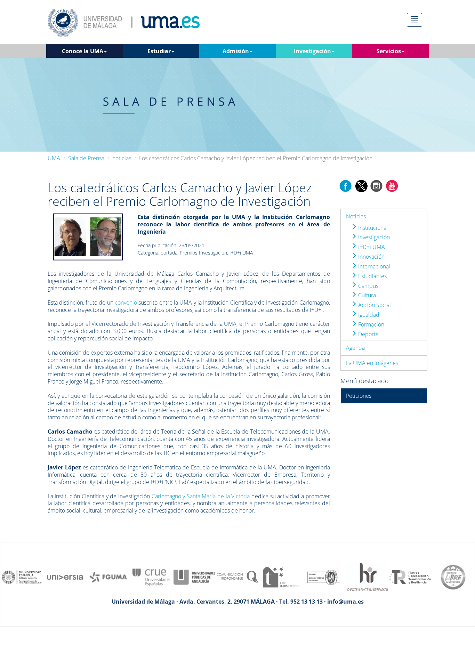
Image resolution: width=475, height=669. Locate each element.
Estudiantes (372, 276)
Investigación (373, 237)
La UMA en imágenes (372, 363)
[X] (361, 185)
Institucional (372, 228)
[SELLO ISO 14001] (324, 576)
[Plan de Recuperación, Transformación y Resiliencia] (410, 576)
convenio (126, 302)
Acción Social (374, 305)
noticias (121, 158)
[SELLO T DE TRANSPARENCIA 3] (280, 576)
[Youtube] (392, 185)
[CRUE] (151, 576)
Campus (367, 286)
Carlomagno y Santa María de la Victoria (201, 496)
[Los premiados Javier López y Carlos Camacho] (88, 236)
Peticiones (358, 396)
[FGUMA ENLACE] (108, 576)
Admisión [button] (236, 51)
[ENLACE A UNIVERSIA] (65, 576)
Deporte (368, 334)
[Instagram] (377, 185)
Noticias (356, 216)
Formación (370, 324)
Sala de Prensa (86, 158)
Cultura (366, 295)
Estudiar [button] (159, 51)
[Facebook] (346, 185)
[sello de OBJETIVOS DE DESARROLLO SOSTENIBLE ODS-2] (22, 576)
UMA (54, 158)
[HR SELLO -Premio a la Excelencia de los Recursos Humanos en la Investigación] (367, 576)
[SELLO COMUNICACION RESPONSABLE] (237, 576)
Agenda (355, 348)
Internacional (373, 266)
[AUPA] (194, 576)
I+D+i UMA (371, 247)
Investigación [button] (312, 51)
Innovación (371, 256)
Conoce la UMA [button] (82, 51)
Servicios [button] (389, 51)
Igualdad (368, 315)
